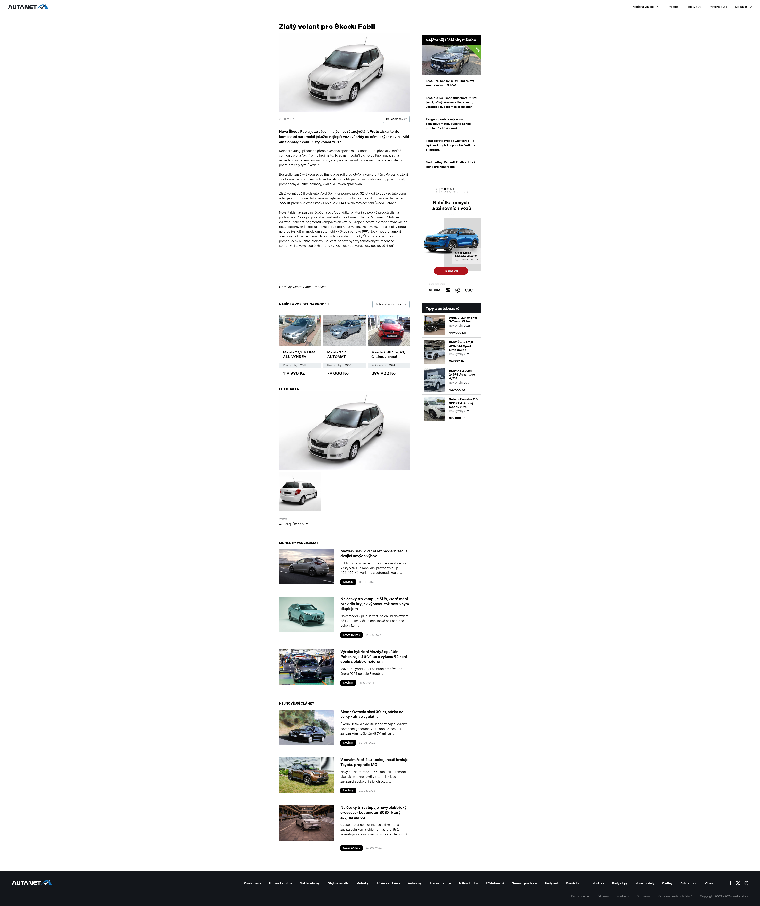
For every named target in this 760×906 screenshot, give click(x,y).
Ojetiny (667, 883)
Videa (709, 883)
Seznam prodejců (524, 883)
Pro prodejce (580, 896)
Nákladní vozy (310, 883)
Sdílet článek (394, 119)
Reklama (603, 896)
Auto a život (688, 883)
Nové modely (351, 634)
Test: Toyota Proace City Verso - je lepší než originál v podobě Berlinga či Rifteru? (450, 145)
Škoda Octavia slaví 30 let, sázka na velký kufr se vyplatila (371, 714)
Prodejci (673, 7)
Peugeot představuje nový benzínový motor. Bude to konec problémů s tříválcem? (448, 124)
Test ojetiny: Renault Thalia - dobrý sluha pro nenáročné (450, 165)
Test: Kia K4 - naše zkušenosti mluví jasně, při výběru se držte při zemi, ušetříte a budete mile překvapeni (451, 102)
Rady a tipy (620, 883)
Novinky (348, 582)
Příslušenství (495, 883)
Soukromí (644, 896)
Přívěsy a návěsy (388, 883)
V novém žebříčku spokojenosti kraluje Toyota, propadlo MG (374, 762)
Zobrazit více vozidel (389, 304)
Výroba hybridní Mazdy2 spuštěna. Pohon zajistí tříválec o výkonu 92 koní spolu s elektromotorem (373, 656)
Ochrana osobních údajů (675, 896)
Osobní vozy (252, 883)
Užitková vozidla (280, 883)
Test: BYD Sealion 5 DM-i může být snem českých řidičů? (453, 67)
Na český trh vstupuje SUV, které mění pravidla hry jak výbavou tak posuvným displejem (374, 604)
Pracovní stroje (440, 883)
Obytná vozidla (338, 883)
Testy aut (694, 7)
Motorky (362, 883)
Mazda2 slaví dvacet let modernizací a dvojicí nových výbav (374, 553)
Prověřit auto (718, 7)
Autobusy (415, 883)
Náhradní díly (468, 883)
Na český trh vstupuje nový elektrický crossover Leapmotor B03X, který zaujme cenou (373, 812)
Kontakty (623, 896)
